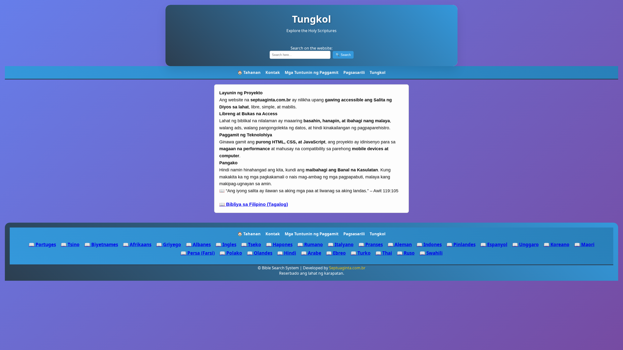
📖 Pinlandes (461, 244)
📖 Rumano (310, 244)
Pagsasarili (354, 72)
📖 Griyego (168, 244)
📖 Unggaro (525, 244)
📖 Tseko (251, 244)
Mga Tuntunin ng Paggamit (312, 72)
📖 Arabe (311, 253)
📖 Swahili (431, 253)
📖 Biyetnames (101, 244)
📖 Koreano (556, 244)
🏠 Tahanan (249, 72)
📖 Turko (361, 253)
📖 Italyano (341, 244)
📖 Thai (384, 253)
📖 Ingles (226, 244)
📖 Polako (231, 253)
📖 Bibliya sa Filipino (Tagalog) (253, 204)
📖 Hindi (286, 253)
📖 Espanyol (493, 244)
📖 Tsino (70, 244)
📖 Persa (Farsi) (198, 253)
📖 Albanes (198, 244)
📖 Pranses (370, 244)
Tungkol (377, 72)
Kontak (273, 72)
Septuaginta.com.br (347, 268)
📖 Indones (429, 244)
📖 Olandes (259, 253)
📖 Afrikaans (137, 244)
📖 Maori (584, 244)
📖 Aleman (400, 244)
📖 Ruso (406, 253)
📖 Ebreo (336, 253)
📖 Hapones (279, 244)
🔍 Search (343, 55)
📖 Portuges (42, 244)
